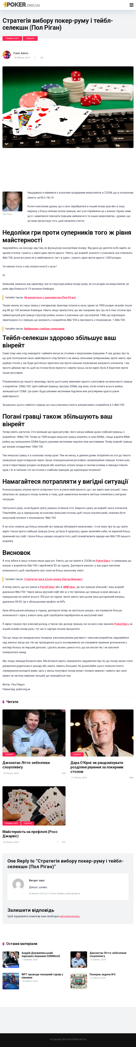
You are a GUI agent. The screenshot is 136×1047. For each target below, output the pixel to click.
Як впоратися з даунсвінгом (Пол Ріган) (50, 297)
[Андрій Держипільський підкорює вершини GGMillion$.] (10, 967)
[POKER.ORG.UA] (21, 4)
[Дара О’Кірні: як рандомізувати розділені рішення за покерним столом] (102, 733)
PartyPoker (47, 587)
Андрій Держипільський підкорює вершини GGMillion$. (41, 954)
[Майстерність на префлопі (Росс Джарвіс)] (34, 805)
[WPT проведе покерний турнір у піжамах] (10, 988)
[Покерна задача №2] (78, 988)
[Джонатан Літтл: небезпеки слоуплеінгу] (34, 733)
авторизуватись (70, 916)
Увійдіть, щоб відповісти (68, 893)
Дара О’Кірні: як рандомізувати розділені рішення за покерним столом (96, 767)
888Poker (69, 587)
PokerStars (103, 560)
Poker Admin (20, 53)
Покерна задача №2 (102, 974)
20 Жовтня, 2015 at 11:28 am (43, 893)
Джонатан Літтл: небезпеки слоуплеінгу (108, 954)
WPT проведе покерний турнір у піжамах (42, 976)
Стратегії (30, 38)
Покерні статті (12, 38)
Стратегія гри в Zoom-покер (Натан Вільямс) (53, 579)
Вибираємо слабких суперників (44, 328)
